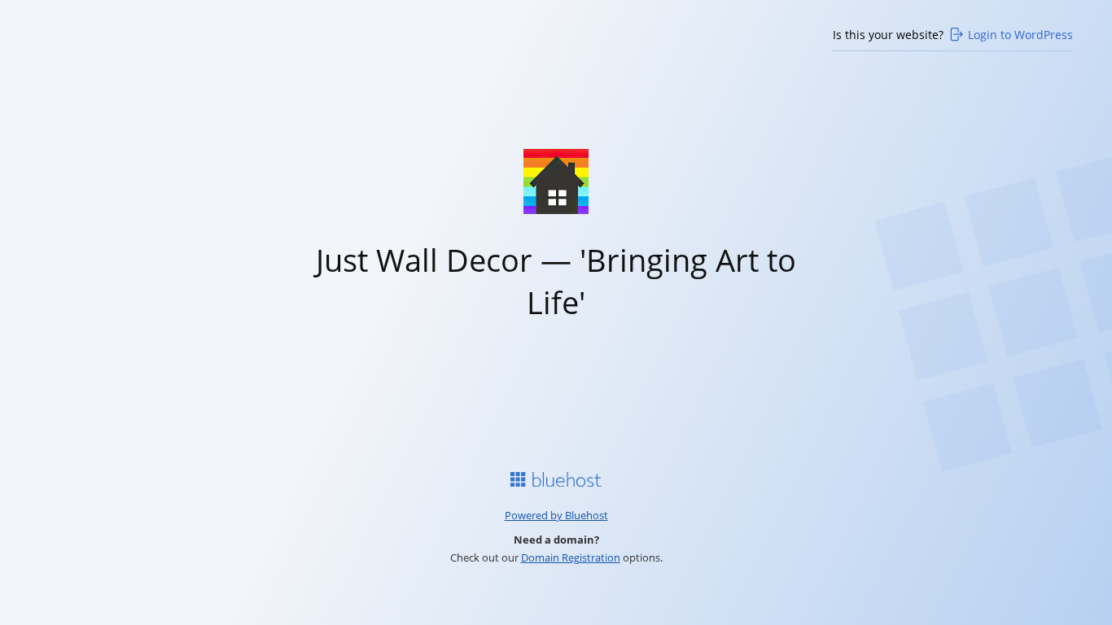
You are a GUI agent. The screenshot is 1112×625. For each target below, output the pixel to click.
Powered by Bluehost (556, 515)
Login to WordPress (1020, 34)
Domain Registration (570, 557)
